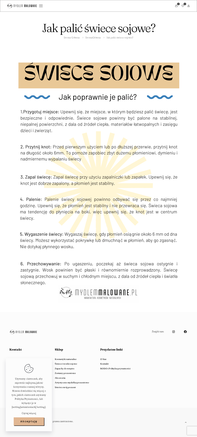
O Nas (103, 359)
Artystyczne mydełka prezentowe (72, 382)
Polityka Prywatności (26, 398)
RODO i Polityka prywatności (115, 368)
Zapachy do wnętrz (64, 368)
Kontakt (104, 363)
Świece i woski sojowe (66, 363)
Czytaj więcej (29, 413)
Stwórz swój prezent (65, 387)
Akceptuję (28, 421)
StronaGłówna (93, 37)
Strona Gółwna (72, 37)
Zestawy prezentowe (65, 373)
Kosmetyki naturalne (65, 359)
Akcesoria (60, 378)
